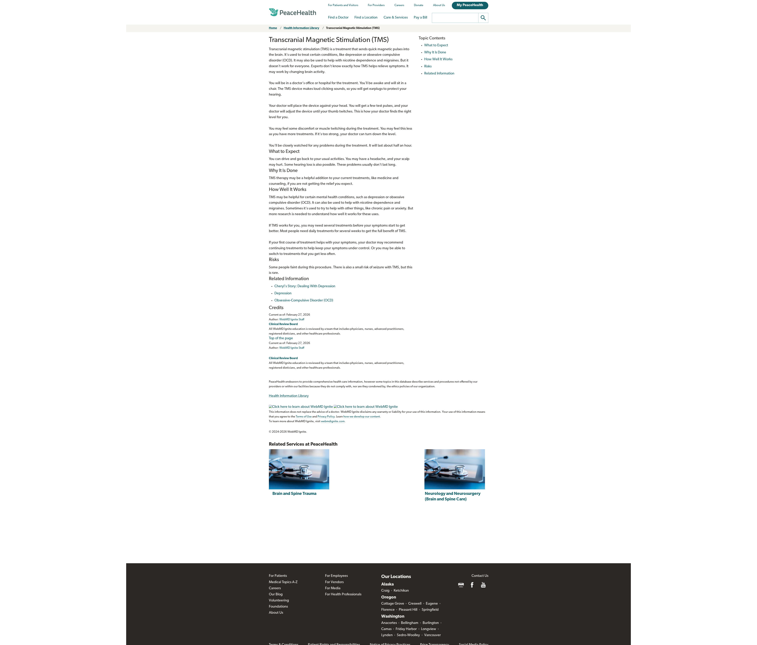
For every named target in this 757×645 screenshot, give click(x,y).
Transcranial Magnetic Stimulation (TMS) (353, 28)
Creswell (414, 604)
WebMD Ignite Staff (291, 348)
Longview (428, 629)
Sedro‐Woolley (408, 635)
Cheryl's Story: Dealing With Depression (304, 286)
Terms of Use (304, 416)
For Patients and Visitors (343, 5)
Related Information (439, 73)
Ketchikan (401, 591)
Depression (283, 293)
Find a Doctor (338, 18)
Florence (388, 610)
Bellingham (409, 623)
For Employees (336, 576)
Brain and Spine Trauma (294, 494)
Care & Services (396, 18)
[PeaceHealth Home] (292, 12)
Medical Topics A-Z (283, 582)
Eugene (432, 604)
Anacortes (389, 623)
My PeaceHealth (470, 5)
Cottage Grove (392, 604)
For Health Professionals (343, 594)
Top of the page (281, 338)
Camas (386, 629)
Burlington (431, 623)
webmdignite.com (333, 421)
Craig (385, 591)
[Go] (483, 18)
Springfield (430, 610)
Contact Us (480, 576)
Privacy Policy (326, 416)
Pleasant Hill (408, 610)
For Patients (278, 576)
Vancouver (432, 635)
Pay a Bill (420, 18)
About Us (439, 5)
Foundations (278, 607)
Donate (418, 5)
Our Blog (276, 594)
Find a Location (366, 18)
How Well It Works (438, 59)
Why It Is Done (435, 52)
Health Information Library (301, 28)
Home (273, 28)
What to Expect (436, 45)
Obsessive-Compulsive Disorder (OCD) (303, 300)
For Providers (376, 5)
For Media (332, 588)
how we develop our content (361, 416)
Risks (428, 66)
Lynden (387, 635)
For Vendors (334, 582)
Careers (399, 5)
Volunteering (279, 600)
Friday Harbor (406, 629)
